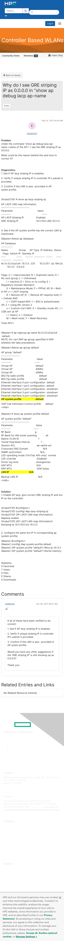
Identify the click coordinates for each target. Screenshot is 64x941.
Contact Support (11, 872)
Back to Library (13, 75)
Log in (50, 23)
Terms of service (11, 847)
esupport (32, 133)
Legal (6, 852)
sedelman (10, 604)
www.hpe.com (36, 806)
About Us (7, 825)
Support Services (11, 868)
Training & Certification (14, 877)
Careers (7, 830)
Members (30, 55)
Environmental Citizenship (15, 839)
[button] (60, 897)
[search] (25, 10)
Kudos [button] (6, 105)
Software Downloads (13, 881)
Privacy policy (10, 843)
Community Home (10, 55)
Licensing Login (11, 885)
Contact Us (8, 834)
